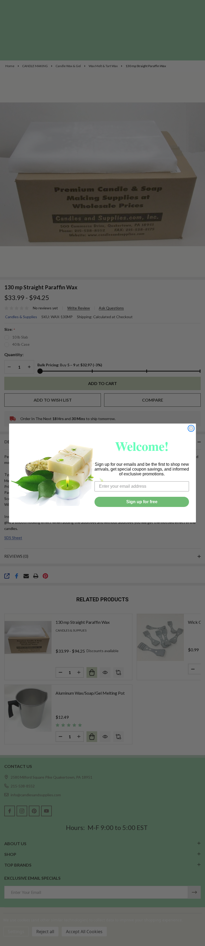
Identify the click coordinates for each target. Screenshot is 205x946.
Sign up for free (141, 501)
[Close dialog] (191, 428)
